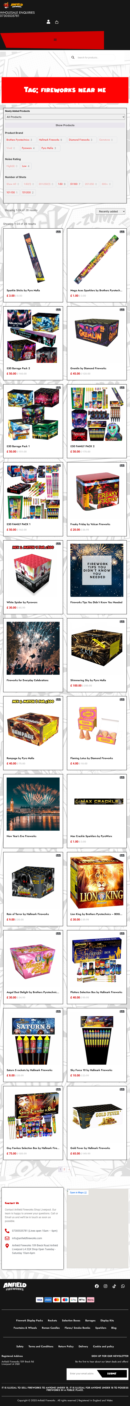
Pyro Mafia (47, 148)
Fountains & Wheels (25, 1328)
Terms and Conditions (41, 1346)
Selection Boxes (71, 1320)
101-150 (10, 192)
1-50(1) (27, 184)
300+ (105, 184)
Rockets (52, 1320)
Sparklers (100, 1328)
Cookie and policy (103, 1346)
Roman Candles (51, 1328)
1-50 (60, 184)
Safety (19, 1346)
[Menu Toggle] (55, 39)
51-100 (74, 184)
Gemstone (104, 140)
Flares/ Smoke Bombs (77, 1328)
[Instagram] (105, 1286)
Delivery (83, 1346)
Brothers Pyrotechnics (17, 140)
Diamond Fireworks (79, 140)
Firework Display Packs (29, 1320)
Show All (11, 184)
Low (24, 166)
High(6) (10, 166)
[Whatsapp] (123, 1286)
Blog (114, 1328)
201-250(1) (44, 184)
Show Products (65, 125)
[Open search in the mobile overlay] (92, 57)
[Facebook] (97, 1286)
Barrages (90, 1320)
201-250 (89, 184)
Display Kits (107, 1320)
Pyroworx (27, 148)
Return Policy (66, 1346)
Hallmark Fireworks (49, 140)
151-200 (26, 192)
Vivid (9, 148)
